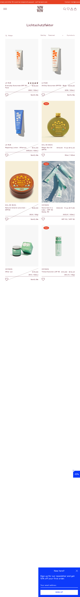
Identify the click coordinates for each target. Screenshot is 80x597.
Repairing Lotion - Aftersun (15, 148)
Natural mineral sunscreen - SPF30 (15, 209)
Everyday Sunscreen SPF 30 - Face (16, 87)
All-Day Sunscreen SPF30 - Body (54, 86)
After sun (8, 272)
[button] (64, 9)
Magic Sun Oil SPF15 (47, 149)
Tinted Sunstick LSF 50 (51, 272)
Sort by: (43, 35)
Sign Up (59, 592)
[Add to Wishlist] (6, 95)
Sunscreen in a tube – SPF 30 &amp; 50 (47, 210)
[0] (68, 9)
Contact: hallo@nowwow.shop (68, 2)
